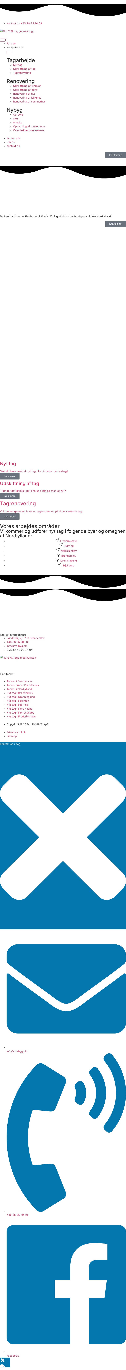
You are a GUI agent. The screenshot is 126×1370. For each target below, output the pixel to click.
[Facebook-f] (4, 664)
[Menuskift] (3, 40)
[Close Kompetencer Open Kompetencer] (9, 52)
